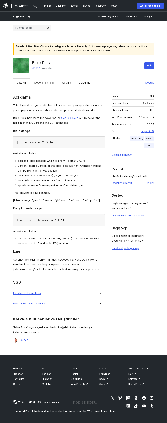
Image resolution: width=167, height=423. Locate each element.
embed (149, 138)
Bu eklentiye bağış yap (125, 248)
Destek (149, 82)
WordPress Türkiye (53, 402)
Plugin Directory (21, 16)
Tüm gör (149, 182)
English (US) (147, 131)
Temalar (46, 373)
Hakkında (18, 368)
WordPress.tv (79, 384)
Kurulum (66, 82)
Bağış (103, 378)
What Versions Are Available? (30, 303)
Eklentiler (47, 378)
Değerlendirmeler (44, 82)
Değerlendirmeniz (122, 182)
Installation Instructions (27, 293)
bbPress (134, 378)
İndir (149, 65)
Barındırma (18, 378)
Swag (103, 384)
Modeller (47, 384)
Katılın (102, 368)
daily (140, 138)
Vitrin (44, 368)
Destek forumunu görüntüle (128, 215)
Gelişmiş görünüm (122, 154)
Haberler (18, 373)
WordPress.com (138, 368)
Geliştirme (84, 82)
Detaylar (21, 82)
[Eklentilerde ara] (47, 28)
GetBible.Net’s (69, 118)
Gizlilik (16, 384)
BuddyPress (136, 384)
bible (133, 138)
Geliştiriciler (77, 378)
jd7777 (36, 68)
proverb (149, 145)
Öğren (74, 368)
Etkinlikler (104, 373)
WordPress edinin (150, 5)
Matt (132, 373)
